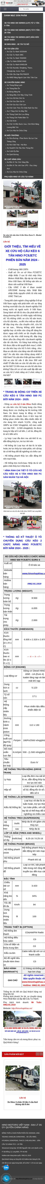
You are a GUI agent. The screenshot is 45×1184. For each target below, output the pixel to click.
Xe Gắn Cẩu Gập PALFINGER (18, 74)
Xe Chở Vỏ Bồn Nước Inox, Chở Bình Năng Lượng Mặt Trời (23, 125)
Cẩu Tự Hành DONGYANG (16, 61)
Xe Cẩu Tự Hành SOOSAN (17, 52)
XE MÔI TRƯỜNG (11, 135)
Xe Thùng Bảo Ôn (13, 88)
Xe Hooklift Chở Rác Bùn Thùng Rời (20, 148)
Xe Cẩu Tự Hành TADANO (16, 58)
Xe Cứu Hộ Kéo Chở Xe (15, 98)
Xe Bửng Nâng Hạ (13, 92)
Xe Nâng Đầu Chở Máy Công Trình (19, 95)
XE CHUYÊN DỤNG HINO (14, 82)
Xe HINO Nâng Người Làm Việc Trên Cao (22, 77)
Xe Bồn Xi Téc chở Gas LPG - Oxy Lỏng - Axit (22, 167)
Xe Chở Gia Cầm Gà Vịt (15, 101)
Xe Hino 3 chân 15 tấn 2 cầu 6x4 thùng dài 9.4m (23, 1103)
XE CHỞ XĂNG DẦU (12, 159)
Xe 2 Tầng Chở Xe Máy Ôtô (17, 111)
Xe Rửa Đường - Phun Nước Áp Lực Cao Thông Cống (22, 139)
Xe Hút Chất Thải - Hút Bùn (17, 145)
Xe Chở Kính (11, 121)
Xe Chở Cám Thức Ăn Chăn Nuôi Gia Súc (22, 108)
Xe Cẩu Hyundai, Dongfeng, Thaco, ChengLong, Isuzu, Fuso (19, 69)
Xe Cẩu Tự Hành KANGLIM (17, 64)
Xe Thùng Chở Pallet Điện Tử (17, 118)
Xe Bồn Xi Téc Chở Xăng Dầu (18, 162)
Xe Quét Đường (12, 154)
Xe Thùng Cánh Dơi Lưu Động (18, 114)
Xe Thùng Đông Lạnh (14, 85)
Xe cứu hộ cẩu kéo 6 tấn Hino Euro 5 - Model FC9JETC (22, 236)
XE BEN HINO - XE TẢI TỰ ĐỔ (16, 44)
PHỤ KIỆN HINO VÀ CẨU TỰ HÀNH (18, 177)
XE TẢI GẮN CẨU (11, 49)
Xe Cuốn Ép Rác (13, 151)
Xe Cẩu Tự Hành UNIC (15, 55)
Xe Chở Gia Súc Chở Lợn (16, 105)
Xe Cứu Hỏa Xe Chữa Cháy (17, 130)
